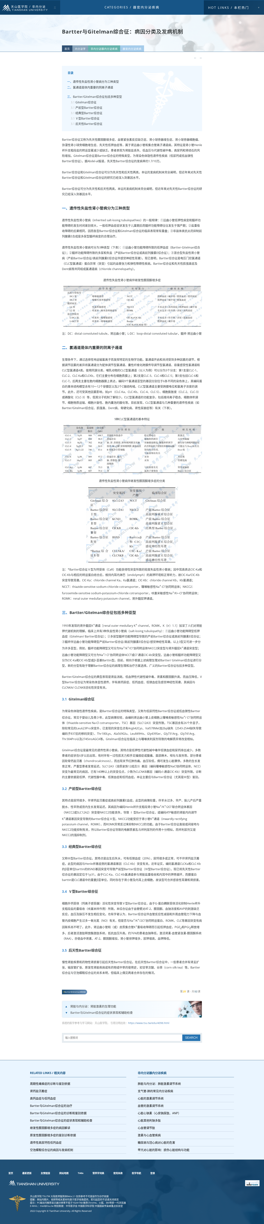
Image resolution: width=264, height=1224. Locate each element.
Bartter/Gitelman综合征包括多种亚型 (97, 97)
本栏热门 (228, 7)
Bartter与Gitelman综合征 (75, 992)
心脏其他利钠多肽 (149, 1120)
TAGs (80, 1173)
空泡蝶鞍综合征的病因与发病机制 (51, 1150)
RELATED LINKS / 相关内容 (48, 1073)
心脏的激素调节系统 (151, 1098)
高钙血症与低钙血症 (43, 1098)
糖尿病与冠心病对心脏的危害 (156, 1143)
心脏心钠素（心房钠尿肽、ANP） (159, 1113)
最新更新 (27, 1173)
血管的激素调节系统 (151, 1106)
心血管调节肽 (146, 1128)
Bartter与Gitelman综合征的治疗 (51, 1106)
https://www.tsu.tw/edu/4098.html (148, 1023)
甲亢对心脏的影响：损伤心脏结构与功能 (163, 1150)
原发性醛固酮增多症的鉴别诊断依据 (53, 1135)
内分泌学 (80, 48)
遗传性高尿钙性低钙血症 (46, 1143)
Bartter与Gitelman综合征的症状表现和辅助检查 (101, 1013)
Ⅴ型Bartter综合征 (87, 118)
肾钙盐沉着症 (38, 1091)
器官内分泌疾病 (146, 7)
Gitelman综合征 (85, 102)
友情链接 (45, 1173)
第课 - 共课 (190, 991)
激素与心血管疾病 (149, 1135)
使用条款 (118, 1173)
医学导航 (136, 1173)
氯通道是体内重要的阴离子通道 (93, 87)
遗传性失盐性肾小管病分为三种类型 (96, 82)
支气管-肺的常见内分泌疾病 (155, 1091)
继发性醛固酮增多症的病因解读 (50, 1128)
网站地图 (64, 1173)
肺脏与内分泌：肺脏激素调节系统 (159, 1084)
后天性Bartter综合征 (88, 124)
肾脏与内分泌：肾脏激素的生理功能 (93, 1006)
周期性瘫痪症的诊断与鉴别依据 (50, 1084)
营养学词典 (98, 1173)
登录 (152, 1173)
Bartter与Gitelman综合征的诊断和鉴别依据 (58, 1113)
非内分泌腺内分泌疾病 (104, 48)
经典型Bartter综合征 (88, 113)
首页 (67, 48)
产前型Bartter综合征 (88, 108)
